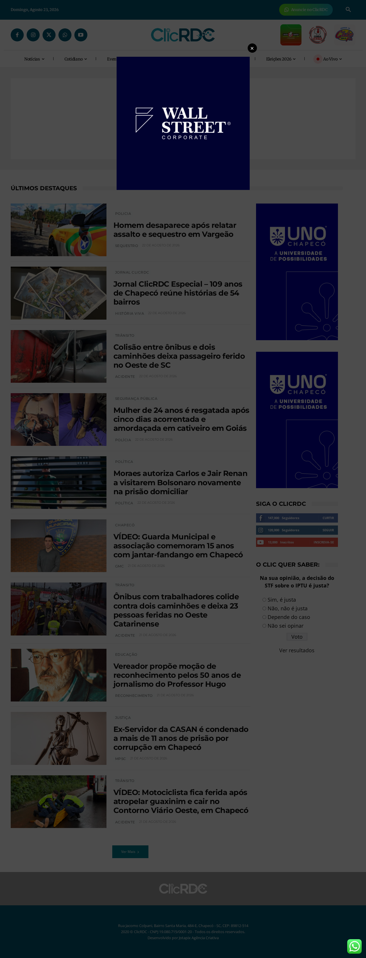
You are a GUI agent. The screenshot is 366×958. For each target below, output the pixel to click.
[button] (252, 48)
